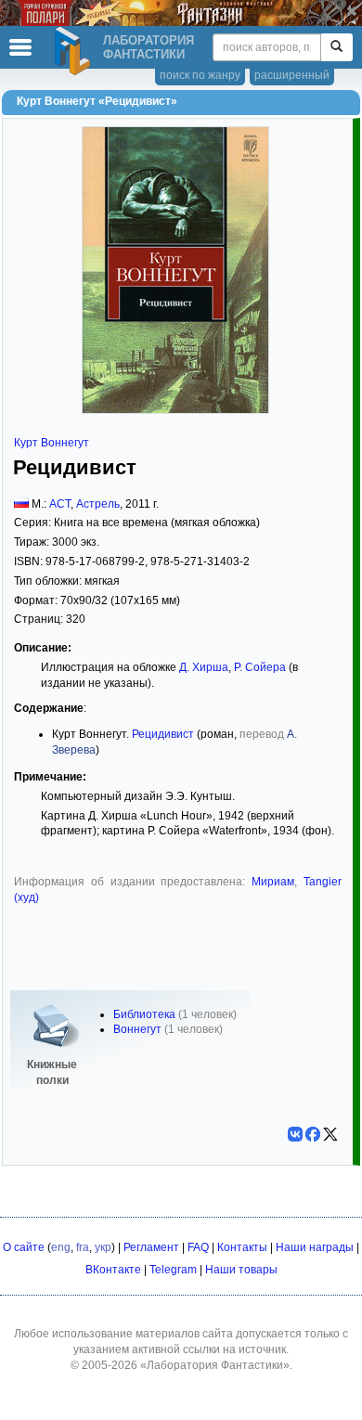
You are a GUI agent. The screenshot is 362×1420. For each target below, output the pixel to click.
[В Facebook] (312, 1134)
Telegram (173, 1269)
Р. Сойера (260, 667)
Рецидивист (163, 734)
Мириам (273, 881)
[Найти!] (336, 47)
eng (61, 1247)
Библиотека (144, 1014)
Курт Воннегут (51, 442)
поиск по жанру (200, 75)
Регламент (151, 1247)
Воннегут (137, 1029)
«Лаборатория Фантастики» (215, 1365)
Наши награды (315, 1247)
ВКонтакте (113, 1269)
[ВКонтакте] (295, 1134)
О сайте (24, 1247)
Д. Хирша (203, 667)
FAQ (198, 1247)
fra (82, 1247)
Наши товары (241, 1269)
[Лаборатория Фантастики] (75, 51)
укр (103, 1247)
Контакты (242, 1247)
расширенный (292, 75)
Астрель (98, 503)
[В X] (330, 1134)
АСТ (60, 503)
